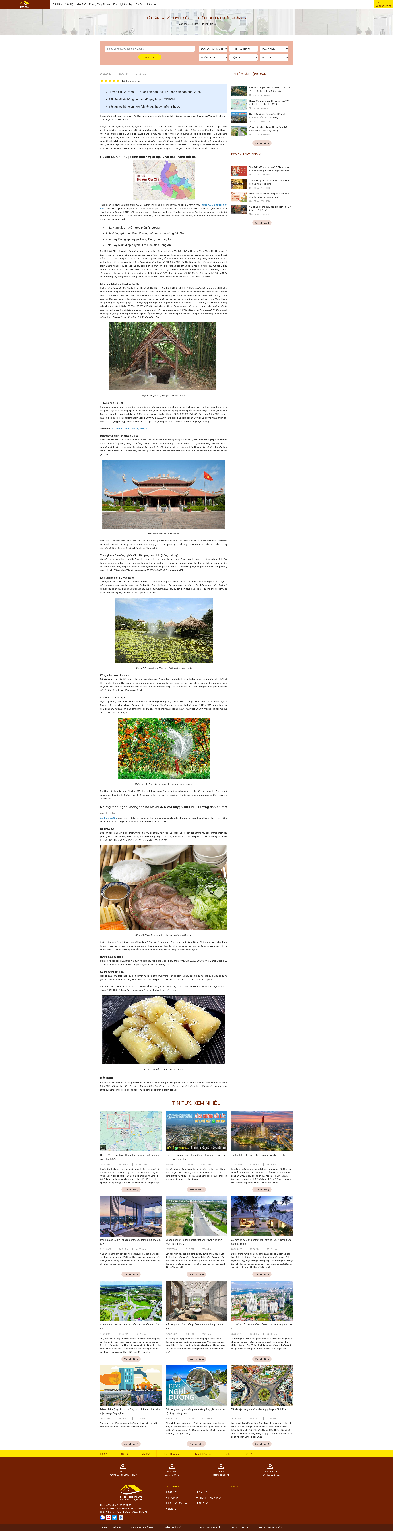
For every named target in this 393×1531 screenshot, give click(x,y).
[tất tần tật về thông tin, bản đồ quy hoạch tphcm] (262, 1131)
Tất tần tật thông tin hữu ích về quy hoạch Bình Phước (144, 106)
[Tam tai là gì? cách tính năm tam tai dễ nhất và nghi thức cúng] (239, 184)
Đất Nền (57, 4)
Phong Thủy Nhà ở (99, 4)
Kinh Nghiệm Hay (122, 4)
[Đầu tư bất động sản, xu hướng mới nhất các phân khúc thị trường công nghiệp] (131, 1385)
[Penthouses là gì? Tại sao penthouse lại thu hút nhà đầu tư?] (131, 1216)
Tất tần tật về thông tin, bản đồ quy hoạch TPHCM (142, 99)
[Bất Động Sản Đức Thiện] (121, 1517)
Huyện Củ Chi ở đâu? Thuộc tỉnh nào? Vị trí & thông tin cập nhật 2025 (155, 91)
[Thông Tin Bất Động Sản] (108, 1517)
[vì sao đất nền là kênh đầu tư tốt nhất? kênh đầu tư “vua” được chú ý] (239, 130)
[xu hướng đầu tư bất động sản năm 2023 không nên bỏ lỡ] (262, 1301)
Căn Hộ (69, 4)
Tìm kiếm (150, 57)
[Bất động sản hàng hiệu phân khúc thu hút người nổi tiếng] (197, 1301)
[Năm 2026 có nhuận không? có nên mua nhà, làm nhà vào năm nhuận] (239, 197)
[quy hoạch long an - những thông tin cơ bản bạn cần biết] (131, 1301)
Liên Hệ (151, 4)
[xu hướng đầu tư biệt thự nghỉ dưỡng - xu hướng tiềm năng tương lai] (262, 1216)
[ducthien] (25, 4)
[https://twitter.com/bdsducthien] (114, 1517)
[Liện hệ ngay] (102, 1517)
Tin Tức (140, 4)
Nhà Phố (81, 4)
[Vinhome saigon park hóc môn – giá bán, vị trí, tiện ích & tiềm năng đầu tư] (239, 91)
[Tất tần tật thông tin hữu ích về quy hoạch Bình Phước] (262, 1385)
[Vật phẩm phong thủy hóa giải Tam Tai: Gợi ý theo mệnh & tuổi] (239, 209)
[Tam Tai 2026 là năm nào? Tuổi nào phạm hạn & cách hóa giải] (239, 170)
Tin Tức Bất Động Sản (248, 74)
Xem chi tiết (261, 143)
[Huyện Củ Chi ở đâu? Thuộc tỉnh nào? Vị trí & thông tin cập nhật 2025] (239, 104)
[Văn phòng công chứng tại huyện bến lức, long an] (239, 117)
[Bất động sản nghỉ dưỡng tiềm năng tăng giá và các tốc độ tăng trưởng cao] (197, 1385)
